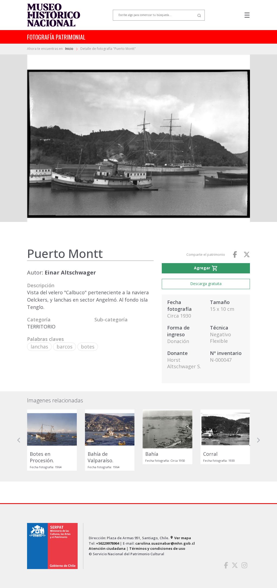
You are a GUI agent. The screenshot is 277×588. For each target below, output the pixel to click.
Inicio (69, 48)
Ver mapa (180, 537)
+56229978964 (107, 543)
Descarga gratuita (206, 283)
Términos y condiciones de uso (157, 548)
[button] (19, 440)
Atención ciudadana (107, 548)
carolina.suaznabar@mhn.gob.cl (165, 543)
